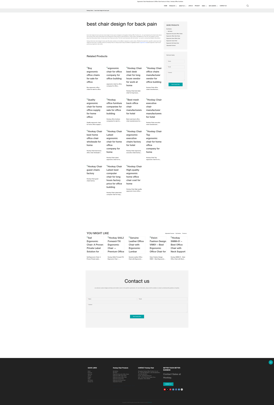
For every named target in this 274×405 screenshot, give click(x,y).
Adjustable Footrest (169, 233)
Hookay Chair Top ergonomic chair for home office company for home (153, 159)
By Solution (178, 233)
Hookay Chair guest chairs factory (92, 179)
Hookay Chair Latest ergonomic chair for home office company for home (114, 159)
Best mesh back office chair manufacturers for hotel (133, 120)
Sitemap (150, 402)
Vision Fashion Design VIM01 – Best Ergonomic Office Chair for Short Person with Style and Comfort (157, 258)
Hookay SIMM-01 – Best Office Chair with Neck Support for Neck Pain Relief (178, 258)
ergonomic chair (143, 42)
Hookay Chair (90, 10)
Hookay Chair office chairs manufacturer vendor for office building (153, 88)
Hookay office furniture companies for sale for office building (113, 120)
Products (184, 233)
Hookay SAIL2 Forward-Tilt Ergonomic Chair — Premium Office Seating (116, 258)
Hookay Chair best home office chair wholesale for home (94, 152)
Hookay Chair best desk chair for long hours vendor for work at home (133, 92)
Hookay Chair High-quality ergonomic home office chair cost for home (134, 190)
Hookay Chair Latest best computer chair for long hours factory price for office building (114, 194)
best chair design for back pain (102, 10)
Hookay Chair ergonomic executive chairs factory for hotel (133, 152)
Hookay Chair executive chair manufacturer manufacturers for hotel (153, 124)
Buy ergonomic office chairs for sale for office (94, 88)
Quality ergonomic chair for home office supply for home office (94, 124)
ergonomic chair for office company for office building (114, 85)
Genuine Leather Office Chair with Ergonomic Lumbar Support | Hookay (136, 258)
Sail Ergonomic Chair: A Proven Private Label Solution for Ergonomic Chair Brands (94, 258)
